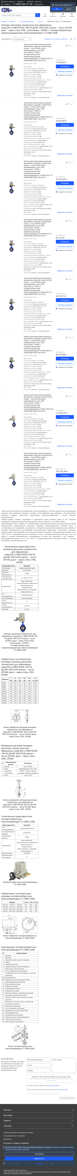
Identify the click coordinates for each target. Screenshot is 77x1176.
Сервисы (7, 1121)
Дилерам (30, 1)
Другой (68, 9)
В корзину (65, 66)
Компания (7, 1126)
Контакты (38, 1)
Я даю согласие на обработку (44, 1085)
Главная (4, 21)
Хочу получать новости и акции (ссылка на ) (48, 1089)
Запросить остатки (64, 95)
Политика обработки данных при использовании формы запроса (43, 1093)
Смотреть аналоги (65, 71)
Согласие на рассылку (61, 1089)
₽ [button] (65, 62)
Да (57, 9)
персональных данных (52, 1085)
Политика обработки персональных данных (19, 1132)
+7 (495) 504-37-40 (22, 4)
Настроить (39, 1163)
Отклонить (39, 1154)
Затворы (12, 21)
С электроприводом (27, 21)
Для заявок (8, 1115)
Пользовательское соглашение (14, 1136)
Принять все (39, 1159)
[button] (21, 2)
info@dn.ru (7, 4)
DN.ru (40, 21)
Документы (8, 1139)
